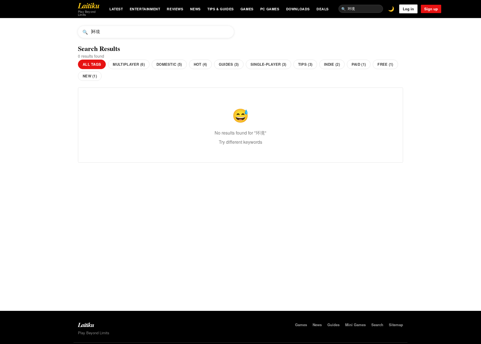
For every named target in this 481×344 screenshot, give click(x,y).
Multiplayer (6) (129, 64)
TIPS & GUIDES (220, 8)
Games (301, 324)
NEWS (195, 8)
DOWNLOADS (298, 8)
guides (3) (229, 64)
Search (377, 324)
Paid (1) (359, 64)
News (317, 324)
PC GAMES (269, 8)
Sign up (431, 8)
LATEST (116, 8)
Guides (333, 324)
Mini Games (355, 324)
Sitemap (396, 324)
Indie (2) (332, 64)
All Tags (92, 64)
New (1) (90, 76)
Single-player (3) (268, 64)
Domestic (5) (169, 64)
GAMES (247, 8)
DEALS (322, 8)
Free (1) (385, 64)
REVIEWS (175, 8)
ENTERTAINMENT (145, 8)
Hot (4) (200, 64)
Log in (408, 8)
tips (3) (305, 64)
